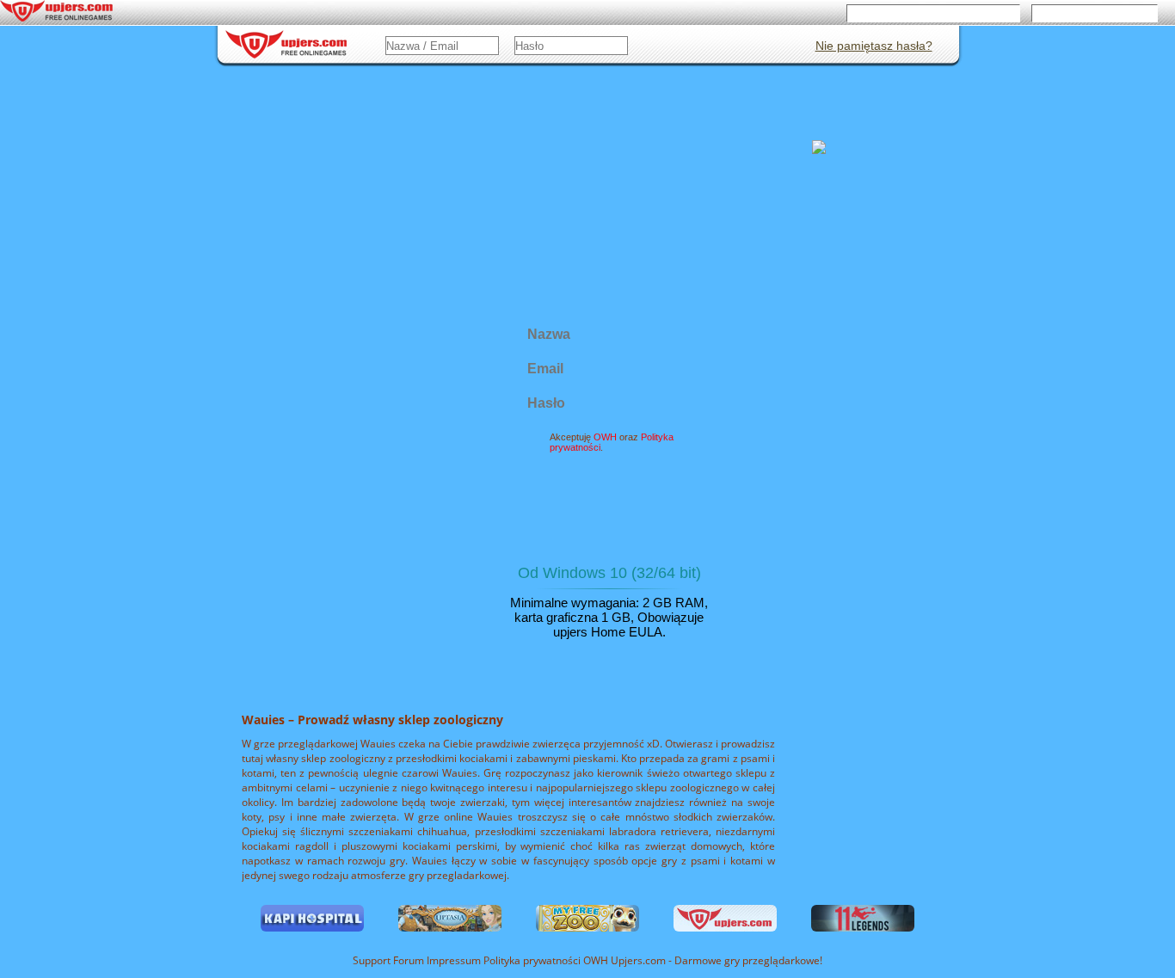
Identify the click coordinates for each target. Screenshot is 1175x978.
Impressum (454, 960)
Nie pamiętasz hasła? (873, 45)
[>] (1011, 781)
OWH (595, 960)
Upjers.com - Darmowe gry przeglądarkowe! (716, 960)
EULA (645, 631)
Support (372, 960)
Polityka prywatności (532, 960)
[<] (170, 781)
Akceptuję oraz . (612, 442)
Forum (408, 960)
